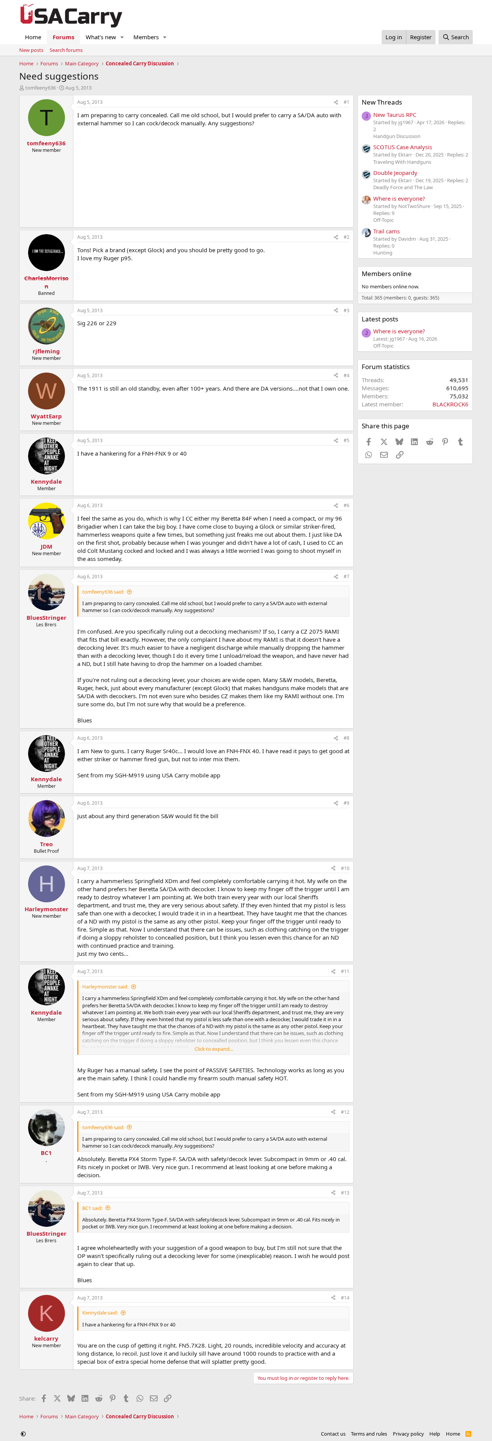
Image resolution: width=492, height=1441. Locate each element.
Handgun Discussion (397, 136)
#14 (345, 1298)
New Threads (382, 102)
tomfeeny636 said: (103, 591)
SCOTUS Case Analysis (402, 147)
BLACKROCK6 (450, 404)
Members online (387, 273)
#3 (346, 310)
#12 (345, 1112)
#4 (346, 375)
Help (434, 1433)
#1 (346, 102)
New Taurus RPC (394, 114)
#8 (346, 738)
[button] (122, 37)
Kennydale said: (100, 1312)
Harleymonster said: (105, 986)
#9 (346, 803)
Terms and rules (369, 1433)
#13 (345, 1193)
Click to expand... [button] (213, 1048)
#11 (345, 971)
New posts (31, 50)
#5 (346, 440)
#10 (345, 868)
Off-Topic (383, 219)
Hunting (382, 252)
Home (33, 37)
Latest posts (380, 318)
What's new (101, 37)
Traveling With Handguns (402, 161)
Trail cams (386, 231)
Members (146, 37)
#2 (346, 237)
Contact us (333, 1433)
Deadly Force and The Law (403, 187)
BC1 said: (92, 1208)
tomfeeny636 (40, 87)
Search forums (66, 50)
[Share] (336, 102)
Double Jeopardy (395, 172)
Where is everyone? (399, 198)
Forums (63, 37)
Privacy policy (408, 1433)
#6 (346, 505)
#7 (346, 576)
